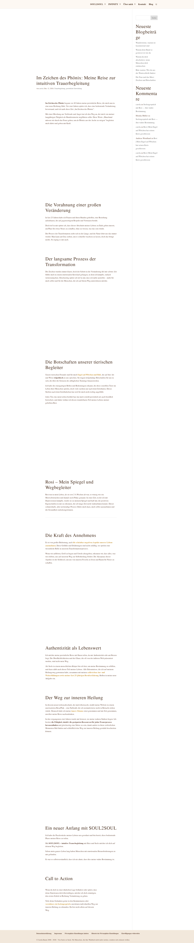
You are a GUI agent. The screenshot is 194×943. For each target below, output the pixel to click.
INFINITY (113, 4)
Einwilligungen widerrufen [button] (130, 933)
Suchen (154, 18)
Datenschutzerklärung (43, 933)
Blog (151, 4)
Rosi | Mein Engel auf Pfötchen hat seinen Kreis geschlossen (146, 130)
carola (41, 88)
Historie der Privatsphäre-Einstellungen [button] (105, 933)
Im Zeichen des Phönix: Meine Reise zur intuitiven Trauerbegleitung (76, 80)
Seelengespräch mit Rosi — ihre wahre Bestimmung (146, 108)
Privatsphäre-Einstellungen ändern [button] (77, 933)
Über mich (128, 4)
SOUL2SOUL (96, 4)
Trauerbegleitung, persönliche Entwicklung (68, 88)
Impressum (58, 933)
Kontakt (142, 4)
